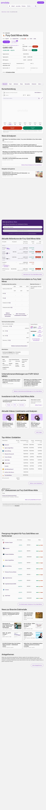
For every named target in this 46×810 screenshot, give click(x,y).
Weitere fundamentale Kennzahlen (7, 314)
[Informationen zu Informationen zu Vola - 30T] (7, 335)
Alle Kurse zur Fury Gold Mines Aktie (32, 274)
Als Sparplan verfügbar (10, 72)
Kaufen (34, 50)
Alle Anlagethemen (37, 665)
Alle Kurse (16, 84)
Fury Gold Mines (8, 475)
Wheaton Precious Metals (10, 454)
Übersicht (5, 84)
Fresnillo (6, 466)
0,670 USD (38, 268)
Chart (10, 84)
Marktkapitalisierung (6, 63)
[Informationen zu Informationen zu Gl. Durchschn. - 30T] (11, 326)
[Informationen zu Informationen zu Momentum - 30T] (9, 340)
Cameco (7, 589)
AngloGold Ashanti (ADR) (10, 583)
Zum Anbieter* (40, 327)
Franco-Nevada (8, 457)
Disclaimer (17, 505)
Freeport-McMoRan (9, 554)
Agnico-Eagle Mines (9, 448)
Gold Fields (7, 460)
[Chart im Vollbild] (42, 98)
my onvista (18, 6)
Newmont (7, 444)
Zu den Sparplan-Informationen (36, 339)
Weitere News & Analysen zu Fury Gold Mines (31, 165)
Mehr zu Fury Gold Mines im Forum (32, 499)
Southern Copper (9, 542)
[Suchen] (36, 6)
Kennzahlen (27, 84)
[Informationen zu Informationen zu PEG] (5, 298)
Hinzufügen (6, 41)
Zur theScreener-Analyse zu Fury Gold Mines (30, 604)
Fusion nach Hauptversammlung (9, 495)
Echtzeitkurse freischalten (6, 266)
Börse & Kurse (4, 11)
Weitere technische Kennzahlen (19, 346)
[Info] (10, 63)
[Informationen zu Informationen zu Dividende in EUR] (9, 302)
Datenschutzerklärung (32, 233)
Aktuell (13, 6)
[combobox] (21, 98)
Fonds (8, 405)
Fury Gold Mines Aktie (13, 11)
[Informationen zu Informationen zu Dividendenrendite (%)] (11, 307)
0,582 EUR (38, 251)
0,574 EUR (38, 257)
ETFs (15, 405)
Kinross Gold (7, 463)
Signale (15, 41)
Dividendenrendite (20, 63)
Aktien (8, 11)
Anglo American (8, 578)
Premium (24, 6)
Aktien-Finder (38, 405)
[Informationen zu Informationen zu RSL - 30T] (7, 331)
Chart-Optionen (38, 92)
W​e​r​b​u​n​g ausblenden (27, 21)
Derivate (21, 405)
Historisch (34, 84)
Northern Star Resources (10, 472)
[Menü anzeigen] (9, 6)
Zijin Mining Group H (9, 469)
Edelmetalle (7, 32)
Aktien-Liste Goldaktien (36, 483)
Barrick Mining (8, 451)
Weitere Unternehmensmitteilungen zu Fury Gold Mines (28, 391)
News (21, 84)
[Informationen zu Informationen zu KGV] (5, 293)
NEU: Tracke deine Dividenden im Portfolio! (20, 314)
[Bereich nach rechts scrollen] (42, 84)
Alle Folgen (39, 432)
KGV (31, 63)
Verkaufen (35, 46)
